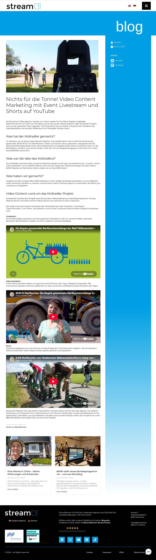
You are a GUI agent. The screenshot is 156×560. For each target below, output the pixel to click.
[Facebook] (87, 540)
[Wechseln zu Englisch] (129, 6)
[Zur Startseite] (22, 10)
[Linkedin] (62, 540)
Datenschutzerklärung (142, 552)
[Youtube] (78, 540)
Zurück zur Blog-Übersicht (16, 427)
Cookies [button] (90, 552)
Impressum (107, 552)
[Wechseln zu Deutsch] (134, 6)
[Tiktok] (95, 540)
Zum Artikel (13, 489)
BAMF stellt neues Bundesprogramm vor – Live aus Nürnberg (77, 472)
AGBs (121, 552)
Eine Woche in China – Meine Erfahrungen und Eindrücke (24, 472)
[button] (130, 60)
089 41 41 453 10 (13, 418)
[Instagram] (70, 540)
